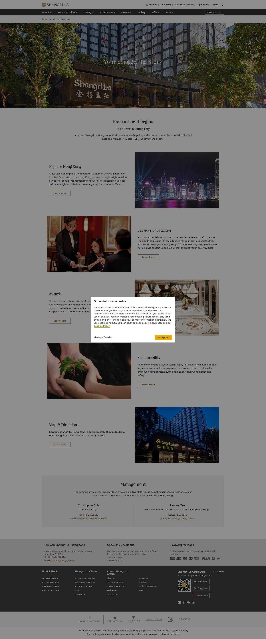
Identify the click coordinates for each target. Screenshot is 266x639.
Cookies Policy (102, 326)
